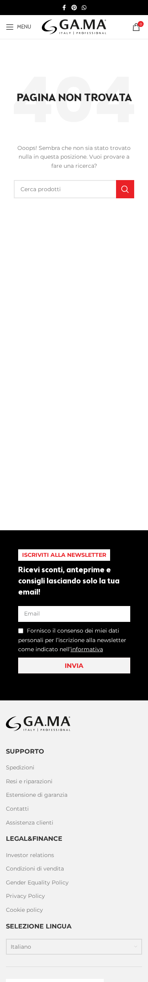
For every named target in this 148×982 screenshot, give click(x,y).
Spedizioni (20, 767)
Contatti (17, 808)
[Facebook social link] (64, 7)
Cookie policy (24, 909)
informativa (87, 649)
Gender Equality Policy (37, 882)
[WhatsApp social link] (84, 7)
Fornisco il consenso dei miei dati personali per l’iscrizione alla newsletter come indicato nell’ (72, 640)
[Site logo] (74, 26)
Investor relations (30, 855)
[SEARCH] (125, 189)
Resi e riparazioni (29, 781)
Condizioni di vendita (35, 868)
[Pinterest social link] (74, 7)
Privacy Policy (25, 896)
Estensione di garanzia (36, 794)
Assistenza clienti (29, 822)
